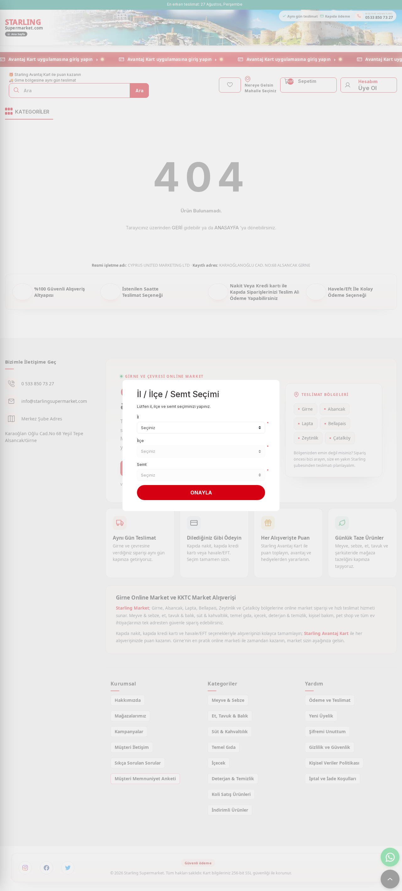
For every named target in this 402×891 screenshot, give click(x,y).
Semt (142, 464)
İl (138, 416)
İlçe (140, 440)
